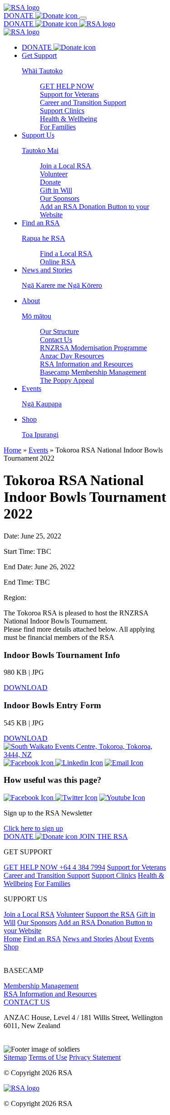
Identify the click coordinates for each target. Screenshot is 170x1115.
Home (12, 450)
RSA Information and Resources (86, 364)
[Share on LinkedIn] (79, 763)
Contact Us (56, 339)
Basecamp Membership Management (93, 372)
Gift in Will (56, 190)
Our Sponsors (59, 198)
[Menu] (83, 18)
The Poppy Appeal (67, 380)
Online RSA (58, 262)
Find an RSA (42, 939)
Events (38, 450)
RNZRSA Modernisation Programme (93, 348)
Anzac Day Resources (72, 356)
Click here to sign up (33, 828)
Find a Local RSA (66, 253)
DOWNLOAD (26, 687)
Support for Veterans (69, 94)
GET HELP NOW (67, 86)
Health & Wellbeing (68, 119)
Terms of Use (48, 1057)
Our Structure (59, 331)
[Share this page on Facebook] (29, 763)
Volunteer (54, 174)
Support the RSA (110, 914)
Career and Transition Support (83, 102)
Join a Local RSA (65, 166)
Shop (11, 947)
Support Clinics (62, 110)
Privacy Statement (95, 1057)
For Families (58, 127)
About (123, 939)
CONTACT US (27, 1002)
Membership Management (41, 986)
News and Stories (88, 939)
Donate (50, 182)
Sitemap (15, 1057)
